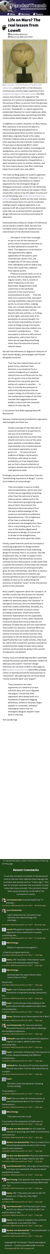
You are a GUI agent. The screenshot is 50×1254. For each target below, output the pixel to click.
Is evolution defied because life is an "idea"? (17, 905)
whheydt (10, 1038)
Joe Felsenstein (14, 899)
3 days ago (39, 955)
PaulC (9, 989)
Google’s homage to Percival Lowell (19, 94)
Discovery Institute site (16, 669)
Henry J (10, 959)
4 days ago (39, 965)
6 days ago (39, 1175)
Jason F (10, 929)
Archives (25, 14)
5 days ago (39, 1107)
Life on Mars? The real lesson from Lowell (24, 25)
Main (12, 14)
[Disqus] (25, 755)
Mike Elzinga (12, 942)
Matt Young (11, 1179)
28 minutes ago (40, 905)
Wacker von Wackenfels (17, 1128)
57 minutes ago (40, 938)
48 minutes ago (40, 925)
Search (39, 14)
